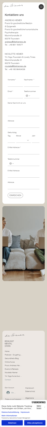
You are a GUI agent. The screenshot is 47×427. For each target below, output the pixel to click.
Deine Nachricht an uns (17, 103)
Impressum (29, 388)
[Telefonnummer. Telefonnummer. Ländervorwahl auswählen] (28, 95)
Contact (8, 380)
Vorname (12, 80)
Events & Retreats (11, 369)
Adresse (11, 121)
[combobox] (23, 140)
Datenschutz (30, 391)
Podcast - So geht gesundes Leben (13, 355)
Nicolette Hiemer (11, 372)
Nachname (29, 80)
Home (7, 351)
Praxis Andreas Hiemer (13, 365)
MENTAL (8, 343)
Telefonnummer (30, 91)
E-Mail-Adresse (14, 147)
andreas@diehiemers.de (15, 41)
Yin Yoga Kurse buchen (13, 376)
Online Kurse (10, 362)
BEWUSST (9, 341)
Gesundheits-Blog (12, 358)
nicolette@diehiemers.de (15, 66)
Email (10, 91)
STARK (8, 346)
